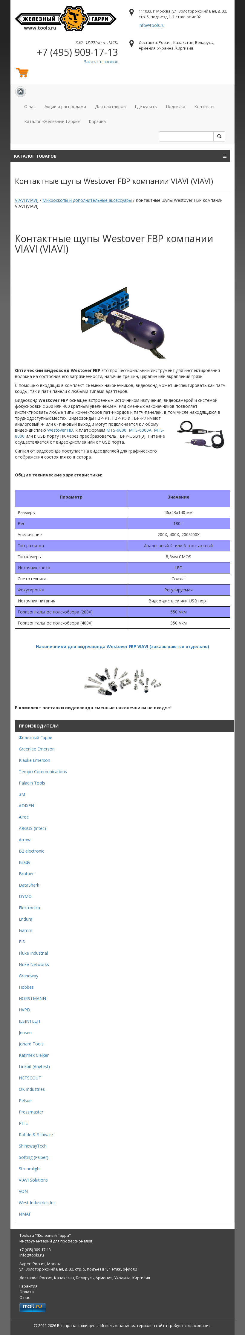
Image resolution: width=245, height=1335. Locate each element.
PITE (23, 1123)
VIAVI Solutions (33, 1180)
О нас (30, 106)
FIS (22, 942)
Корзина (97, 121)
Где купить (146, 106)
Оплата (26, 1291)
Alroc (24, 817)
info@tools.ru (152, 25)
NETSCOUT (30, 1078)
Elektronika (29, 907)
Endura (25, 919)
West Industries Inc (37, 1202)
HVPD (24, 1010)
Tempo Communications (43, 771)
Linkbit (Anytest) (34, 1066)
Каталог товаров (35, 156)
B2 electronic (31, 851)
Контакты (204, 106)
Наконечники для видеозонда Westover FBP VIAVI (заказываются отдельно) (122, 646)
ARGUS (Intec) (32, 828)
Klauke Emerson (34, 760)
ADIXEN (26, 805)
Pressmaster (31, 1112)
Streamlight (30, 1168)
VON (23, 1191)
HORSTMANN (32, 998)
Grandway (28, 976)
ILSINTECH (29, 1021)
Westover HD (60, 430)
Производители (39, 726)
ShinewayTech (33, 1146)
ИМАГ (25, 1214)
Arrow (24, 839)
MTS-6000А (140, 430)
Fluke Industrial (33, 953)
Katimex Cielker (34, 1055)
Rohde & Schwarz (36, 1134)
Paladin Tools (32, 783)
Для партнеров (110, 106)
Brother (26, 873)
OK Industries (32, 1089)
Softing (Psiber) (33, 1157)
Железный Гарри (35, 737)
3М (22, 794)
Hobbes (26, 987)
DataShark (29, 885)
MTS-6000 (116, 430)
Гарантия (28, 1286)
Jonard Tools (31, 1044)
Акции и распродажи (65, 106)
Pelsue (25, 1100)
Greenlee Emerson (37, 749)
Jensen (25, 1032)
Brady (24, 862)
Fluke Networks (34, 964)
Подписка (175, 106)
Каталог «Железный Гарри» (52, 121)
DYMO (25, 896)
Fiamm (25, 930)
